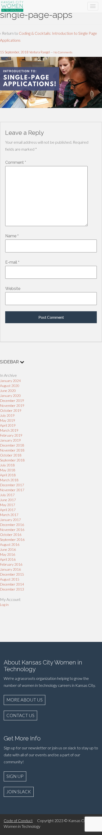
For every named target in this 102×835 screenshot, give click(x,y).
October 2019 (10, 410)
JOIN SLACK (18, 791)
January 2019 (10, 440)
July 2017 (7, 495)
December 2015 (12, 574)
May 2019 (7, 420)
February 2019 (11, 435)
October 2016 (10, 534)
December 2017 (12, 485)
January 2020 (10, 395)
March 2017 (9, 515)
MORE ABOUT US (24, 699)
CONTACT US (20, 715)
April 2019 (8, 425)
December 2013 (12, 589)
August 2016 (9, 544)
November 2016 (12, 529)
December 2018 (12, 445)
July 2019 (7, 415)
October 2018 (10, 455)
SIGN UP (15, 776)
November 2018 (12, 450)
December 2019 (12, 400)
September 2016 (12, 539)
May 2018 (7, 470)
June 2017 (8, 500)
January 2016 (10, 569)
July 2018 (7, 465)
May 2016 (7, 554)
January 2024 (10, 381)
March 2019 (9, 430)
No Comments (62, 52)
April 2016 (8, 559)
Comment (15, 162)
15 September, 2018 (14, 52)
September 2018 (12, 460)
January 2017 (10, 520)
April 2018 (8, 475)
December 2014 (12, 584)
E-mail (11, 262)
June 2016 (8, 549)
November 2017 (12, 490)
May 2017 (7, 505)
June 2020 (8, 390)
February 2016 (11, 564)
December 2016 (12, 524)
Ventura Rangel (39, 52)
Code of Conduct (18, 820)
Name (10, 236)
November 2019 (12, 405)
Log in (4, 604)
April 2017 (8, 510)
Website (12, 288)
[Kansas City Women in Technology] (12, 5)
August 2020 (9, 385)
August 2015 (9, 579)
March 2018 (9, 480)
